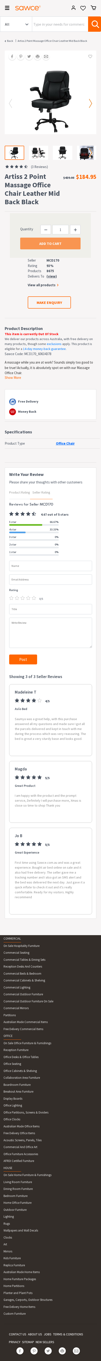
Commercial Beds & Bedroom (22, 974)
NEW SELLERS (45, 1342)
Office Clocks (12, 1119)
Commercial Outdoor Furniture (23, 994)
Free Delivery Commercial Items (23, 1029)
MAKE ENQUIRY (49, 302)
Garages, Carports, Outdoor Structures (28, 1300)
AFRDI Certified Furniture (19, 1161)
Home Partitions (14, 1286)
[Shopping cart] (93, 7)
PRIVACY (14, 1342)
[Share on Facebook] (10, 57)
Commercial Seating (16, 953)
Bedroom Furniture (15, 1196)
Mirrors (8, 1251)
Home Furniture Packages (20, 1279)
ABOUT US (35, 1334)
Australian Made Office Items (21, 1126)
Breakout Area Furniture (18, 1092)
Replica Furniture (14, 1265)
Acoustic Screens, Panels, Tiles (23, 1140)
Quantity (26, 229)
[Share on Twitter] (27, 57)
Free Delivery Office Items (19, 1133)
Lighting (9, 1217)
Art (5, 1244)
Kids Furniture (12, 1258)
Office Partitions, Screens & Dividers (26, 1112)
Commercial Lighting (17, 987)
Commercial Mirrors (16, 1008)
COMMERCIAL (12, 939)
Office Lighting (13, 1105)
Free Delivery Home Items (19, 1307)
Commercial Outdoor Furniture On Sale (28, 1001)
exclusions (54, 344)
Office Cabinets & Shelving (20, 1071)
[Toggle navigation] (5, 8)
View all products (41, 285)
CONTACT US (17, 1334)
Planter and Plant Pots (18, 1293)
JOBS (47, 1334)
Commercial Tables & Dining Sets (24, 960)
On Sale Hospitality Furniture (21, 946)
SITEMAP (28, 1342)
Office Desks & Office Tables (21, 1057)
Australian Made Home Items (22, 1272)
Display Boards (13, 1099)
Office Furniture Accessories (21, 1154)
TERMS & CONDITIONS (68, 1334)
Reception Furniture (16, 1050)
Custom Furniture (15, 1314)
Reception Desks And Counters (23, 967)
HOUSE (8, 1168)
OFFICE (8, 1036)
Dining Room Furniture (18, 1189)
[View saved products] (83, 9)
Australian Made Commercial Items (26, 1022)
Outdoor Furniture (15, 1210)
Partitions (10, 1015)
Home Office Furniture (17, 1203)
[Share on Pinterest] (19, 57)
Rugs (7, 1224)
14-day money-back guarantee (44, 349)
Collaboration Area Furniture (22, 1078)
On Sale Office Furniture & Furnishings (27, 1043)
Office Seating (12, 1064)
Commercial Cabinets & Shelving (24, 980)
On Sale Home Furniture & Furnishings (27, 1175)
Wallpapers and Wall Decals (21, 1230)
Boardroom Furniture (17, 1085)
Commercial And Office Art (20, 1147)
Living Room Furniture (18, 1182)
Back (10, 41)
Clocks (8, 1237)
